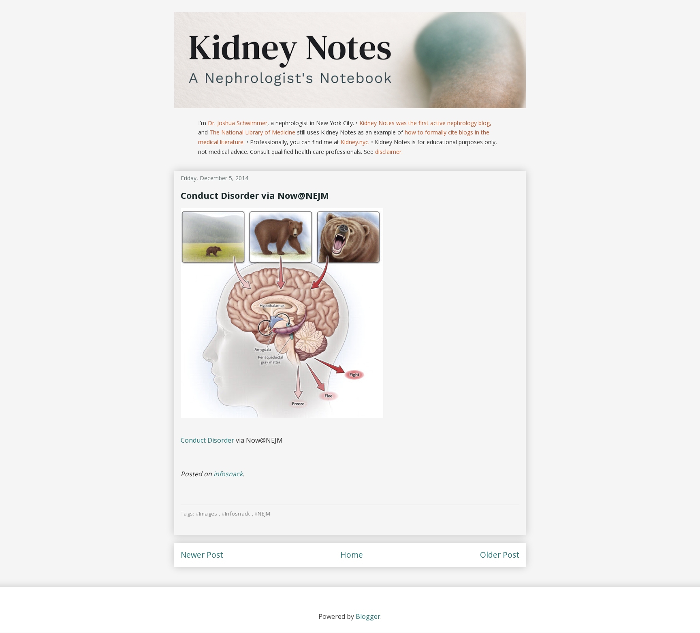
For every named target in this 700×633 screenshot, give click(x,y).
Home (351, 554)
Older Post (499, 554)
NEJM (264, 513)
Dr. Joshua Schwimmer (237, 123)
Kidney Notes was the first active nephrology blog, (425, 123)
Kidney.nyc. (355, 142)
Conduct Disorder (207, 440)
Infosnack (237, 513)
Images (208, 513)
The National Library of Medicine (252, 132)
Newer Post (202, 554)
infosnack (228, 473)
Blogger (368, 616)
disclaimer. (389, 152)
